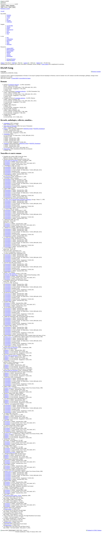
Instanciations (7, 148)
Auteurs (8, 16)
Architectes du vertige (10, 452)
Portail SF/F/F (10, 29)
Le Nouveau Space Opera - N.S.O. (13, 495)
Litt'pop (9, 59)
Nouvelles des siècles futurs (11, 275)
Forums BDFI (10, 51)
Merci (8, 41)
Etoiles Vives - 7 (8, 336)
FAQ (8, 31)
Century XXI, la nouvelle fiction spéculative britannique (18, 199)
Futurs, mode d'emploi (10, 273)
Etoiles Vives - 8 (8, 471)
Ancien (8, 53)
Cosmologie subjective (13, 84)
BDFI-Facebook (10, 49)
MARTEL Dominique (39, 128)
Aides (8, 43)
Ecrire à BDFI (45, 64)
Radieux (6, 128)
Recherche (9, 40)
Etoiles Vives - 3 (8, 388)
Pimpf (8, 60)
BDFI (13, 63)
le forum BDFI (14, 78)
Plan (8, 37)
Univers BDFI (10, 48)
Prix (8, 19)
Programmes (9, 56)
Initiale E (39, 63)
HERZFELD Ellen (27, 128)
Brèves (8, 32)
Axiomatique (7, 123)
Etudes (8, 28)
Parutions (9, 15)
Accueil (2, 11)
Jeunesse (9, 55)
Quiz (8, 33)
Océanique (6, 143)
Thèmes (8, 27)
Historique (9, 44)
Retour (2, 63)
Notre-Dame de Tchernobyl (10, 126)
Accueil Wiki (10, 25)
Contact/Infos (10, 39)
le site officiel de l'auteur (24, 78)
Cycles (8, 17)
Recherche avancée (5, 8)
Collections (9, 21)
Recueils (9, 20)
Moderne (9, 52)
